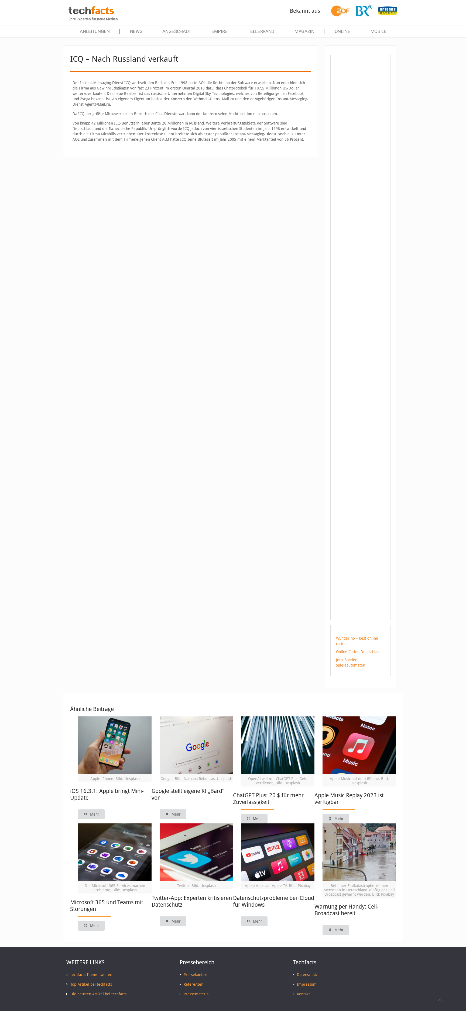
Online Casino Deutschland (359, 652)
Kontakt (303, 994)
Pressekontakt (196, 974)
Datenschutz (307, 974)
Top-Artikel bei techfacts (91, 984)
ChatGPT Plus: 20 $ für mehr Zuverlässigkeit (268, 798)
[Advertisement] (360, 156)
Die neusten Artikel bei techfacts (98, 994)
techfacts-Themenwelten (91, 974)
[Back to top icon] (440, 1000)
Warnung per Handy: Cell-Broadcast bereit (346, 910)
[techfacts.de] (91, 13)
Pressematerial (197, 994)
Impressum (307, 984)
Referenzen (193, 984)
